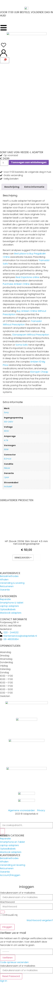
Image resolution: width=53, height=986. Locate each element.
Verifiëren (7, 957)
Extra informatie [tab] (34, 186)
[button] (23, 558)
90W (6, 449)
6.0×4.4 (7, 458)
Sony (6, 412)
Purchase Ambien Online (16, 284)
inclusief (8, 486)
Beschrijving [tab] (11, 186)
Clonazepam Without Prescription (30, 334)
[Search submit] (2, 831)
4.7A (6, 440)
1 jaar (6, 477)
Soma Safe (22, 344)
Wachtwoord (7, 902)
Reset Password (11, 976)
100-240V (8, 421)
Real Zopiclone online (27, 277)
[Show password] (2, 912)
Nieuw (7, 468)
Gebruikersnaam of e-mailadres (17, 893)
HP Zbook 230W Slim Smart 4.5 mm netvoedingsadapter (26, 542)
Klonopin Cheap (39, 371)
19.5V (6, 431)
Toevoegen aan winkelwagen (28, 162)
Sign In (3, 980)
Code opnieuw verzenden (14, 962)
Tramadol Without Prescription (22, 323)
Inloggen (7, 927)
